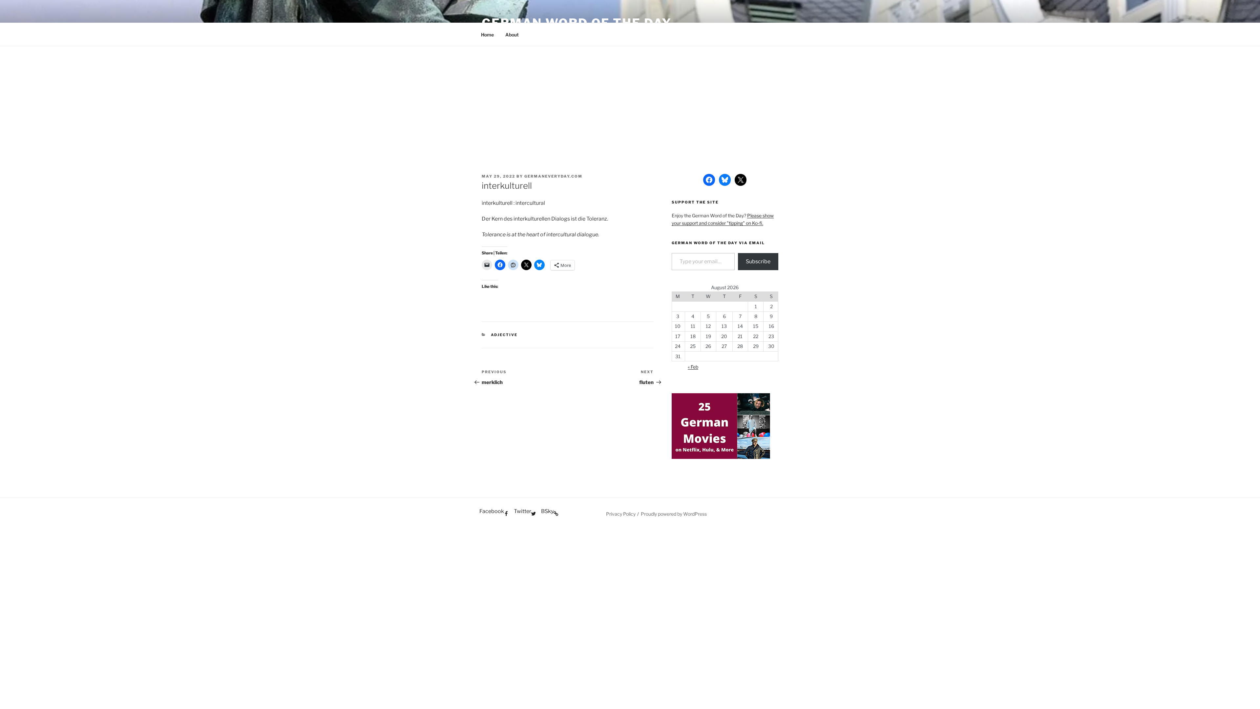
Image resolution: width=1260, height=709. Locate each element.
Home (487, 34)
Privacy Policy (621, 514)
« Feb (693, 367)
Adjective (504, 335)
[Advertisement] (630, 95)
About (512, 34)
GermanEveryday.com (553, 176)
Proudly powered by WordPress (674, 514)
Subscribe (758, 261)
